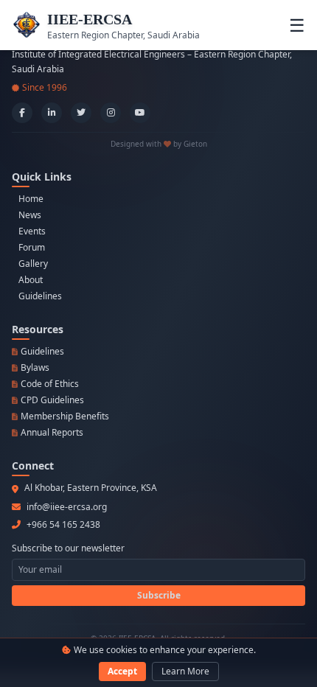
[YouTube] (140, 112)
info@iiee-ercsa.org (67, 507)
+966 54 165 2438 (63, 525)
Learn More (185, 671)
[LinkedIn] (51, 112)
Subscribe (159, 595)
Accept (122, 671)
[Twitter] (81, 112)
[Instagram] (110, 112)
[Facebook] (22, 112)
